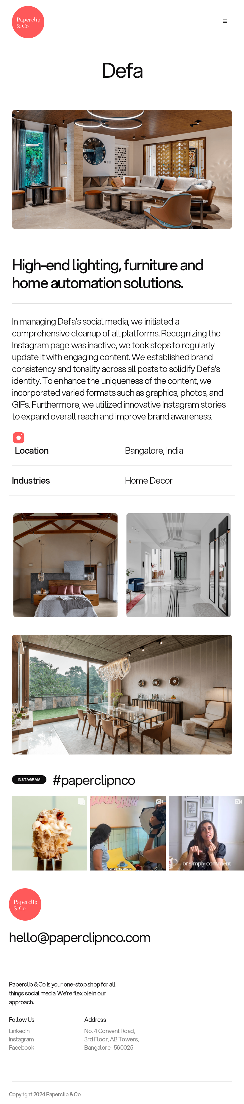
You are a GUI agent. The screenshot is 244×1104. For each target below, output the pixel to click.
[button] (225, 21)
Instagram (21, 1039)
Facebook (21, 1047)
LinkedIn (19, 1031)
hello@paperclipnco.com (79, 936)
